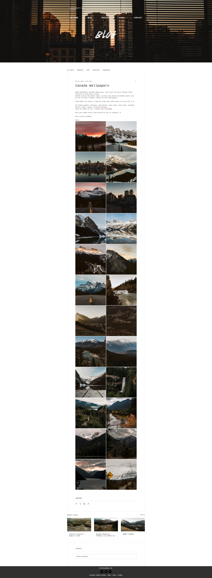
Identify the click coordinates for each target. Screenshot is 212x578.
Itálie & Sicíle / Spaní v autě (77, 535)
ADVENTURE (96, 70)
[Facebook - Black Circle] (102, 571)
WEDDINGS (80, 70)
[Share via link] (88, 504)
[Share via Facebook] (76, 504)
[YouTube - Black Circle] (106, 571)
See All (142, 514)
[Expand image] (90, 136)
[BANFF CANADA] (133, 524)
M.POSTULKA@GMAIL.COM (105, 568)
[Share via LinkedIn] (84, 504)
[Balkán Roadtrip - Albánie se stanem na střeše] (106, 524)
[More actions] (136, 81)
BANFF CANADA (128, 534)
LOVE (87, 70)
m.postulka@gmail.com (76, 8)
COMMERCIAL (106, 70)
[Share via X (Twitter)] (80, 504)
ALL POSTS (70, 70)
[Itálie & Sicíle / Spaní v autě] (79, 524)
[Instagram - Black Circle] (110, 571)
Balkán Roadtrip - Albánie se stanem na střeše (105, 535)
